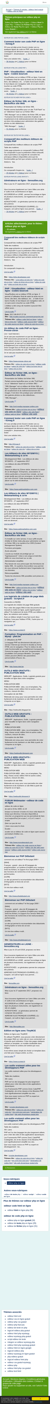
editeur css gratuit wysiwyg (19, 1362)
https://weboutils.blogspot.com (21, 753)
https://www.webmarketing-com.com (23, 489)
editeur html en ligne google (19, 1348)
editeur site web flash (31, 412)
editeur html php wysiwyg (18, 1333)
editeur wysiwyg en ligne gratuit (21, 1354)
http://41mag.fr (14, 444)
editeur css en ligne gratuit (19, 1319)
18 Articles (10, 212)
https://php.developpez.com (19, 277)
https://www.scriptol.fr (17, 630)
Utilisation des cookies (23, 1381)
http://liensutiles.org (17, 1026)
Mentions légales (18, 1379)
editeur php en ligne (15, 369)
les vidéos (21, 32)
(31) (22, 1226)
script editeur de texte (17, 1339)
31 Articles (10, 129)
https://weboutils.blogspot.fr (19, 796)
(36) (20, 1210)
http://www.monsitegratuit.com (21, 842)
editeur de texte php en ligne (17, 284)
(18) (21, 1220)
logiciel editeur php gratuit (19, 1331)
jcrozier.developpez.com (19, 1107)
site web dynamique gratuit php (27, 1114)
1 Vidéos (20, 61)
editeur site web (29, 414)
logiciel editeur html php (18, 1360)
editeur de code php (18, 366)
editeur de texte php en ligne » (17, 135)
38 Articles (10, 61)
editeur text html (14, 1371)
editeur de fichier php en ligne (23, 282)
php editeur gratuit (15, 1357)
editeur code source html (27, 322)
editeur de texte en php (17, 1328)
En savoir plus (38, 1402)
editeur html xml (14, 1316)
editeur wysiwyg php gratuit (19, 1336)
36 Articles (10, 94)
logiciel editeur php (16, 1351)
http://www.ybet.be (17, 666)
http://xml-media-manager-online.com (24, 406)
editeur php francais (16, 1325)
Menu (44, 2)
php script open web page (21, 1112)
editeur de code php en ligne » (16, 38)
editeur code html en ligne (26, 319)
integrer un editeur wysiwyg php (21, 1342)
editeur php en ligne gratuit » (16, 177)
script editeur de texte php (24, 280)
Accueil (6, 1379)
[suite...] (26, 59)
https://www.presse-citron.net (20, 361)
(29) (22, 1223)
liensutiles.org (14, 983)
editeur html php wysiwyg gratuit (21, 1345)
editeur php (12, 1365)
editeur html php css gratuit (19, 1368)
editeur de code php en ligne (34, 324)
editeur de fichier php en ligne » (17, 97)
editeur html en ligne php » (15, 68)
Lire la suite (8, 272)
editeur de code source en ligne (28, 845)
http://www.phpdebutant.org (19, 896)
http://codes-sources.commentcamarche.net (26, 317)
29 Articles (10, 173)
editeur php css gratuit (17, 1322)
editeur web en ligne (12, 414)
